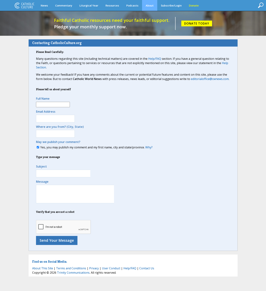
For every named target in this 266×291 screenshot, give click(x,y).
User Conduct (111, 268)
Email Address (45, 112)
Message (42, 182)
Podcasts (132, 5)
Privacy (94, 268)
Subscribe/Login (171, 5)
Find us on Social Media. (49, 261)
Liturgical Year (88, 5)
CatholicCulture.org (24, 5)
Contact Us (146, 268)
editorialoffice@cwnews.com (210, 79)
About (150, 5)
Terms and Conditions (71, 268)
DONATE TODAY (196, 23)
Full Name (43, 99)
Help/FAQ (154, 59)
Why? (149, 147)
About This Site (42, 268)
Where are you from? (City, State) (60, 127)
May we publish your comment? (58, 142)
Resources (112, 5)
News (44, 5)
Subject (41, 166)
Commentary (63, 5)
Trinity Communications (73, 273)
